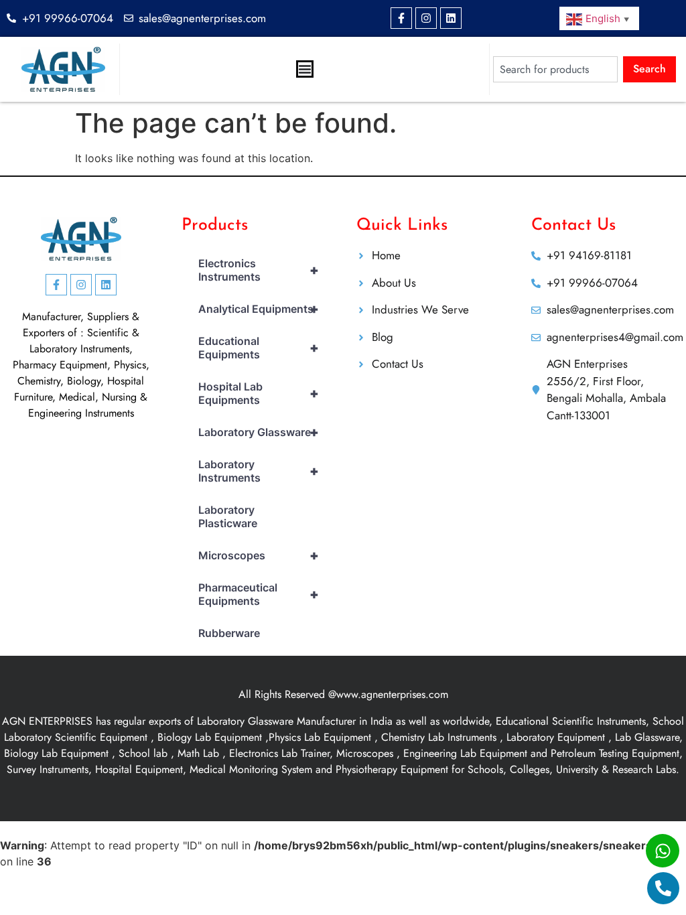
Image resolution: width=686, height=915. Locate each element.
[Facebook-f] (401, 18)
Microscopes (258, 555)
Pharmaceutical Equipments (258, 594)
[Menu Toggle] (305, 69)
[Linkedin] (451, 18)
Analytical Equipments (258, 309)
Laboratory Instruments (258, 471)
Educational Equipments (258, 347)
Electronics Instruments (258, 270)
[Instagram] (426, 18)
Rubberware (229, 633)
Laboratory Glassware (258, 432)
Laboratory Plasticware (227, 516)
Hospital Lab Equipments (258, 393)
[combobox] (555, 69)
